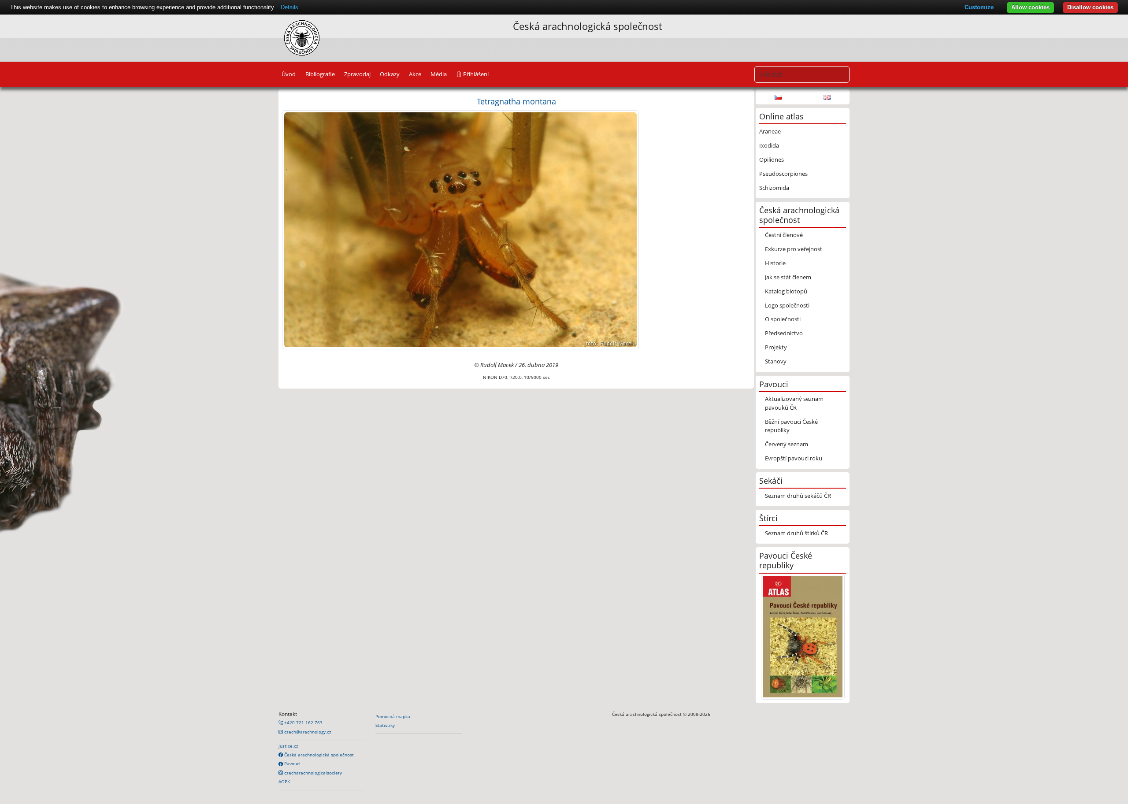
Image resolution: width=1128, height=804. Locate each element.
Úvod (289, 74)
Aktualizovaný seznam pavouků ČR (794, 403)
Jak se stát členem (788, 277)
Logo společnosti (787, 305)
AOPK (284, 781)
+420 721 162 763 (303, 722)
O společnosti (783, 319)
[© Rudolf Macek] (460, 229)
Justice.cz (288, 746)
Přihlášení (475, 74)
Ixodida (769, 145)
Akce (415, 74)
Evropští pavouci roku (793, 458)
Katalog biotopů (786, 291)
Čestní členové (784, 235)
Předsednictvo (784, 333)
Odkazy (390, 74)
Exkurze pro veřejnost (793, 249)
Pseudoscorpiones (783, 174)
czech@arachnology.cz (307, 732)
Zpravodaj (357, 74)
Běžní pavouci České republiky (791, 426)
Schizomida (774, 188)
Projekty (776, 347)
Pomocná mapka (392, 716)
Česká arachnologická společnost (318, 755)
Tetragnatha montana (516, 101)
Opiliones (771, 159)
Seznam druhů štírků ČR (796, 533)
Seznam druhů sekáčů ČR (798, 496)
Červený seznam (786, 444)
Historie (775, 263)
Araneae (770, 131)
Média (438, 74)
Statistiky (385, 725)
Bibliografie (320, 74)
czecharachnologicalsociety (312, 773)
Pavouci (292, 763)
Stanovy (776, 361)
